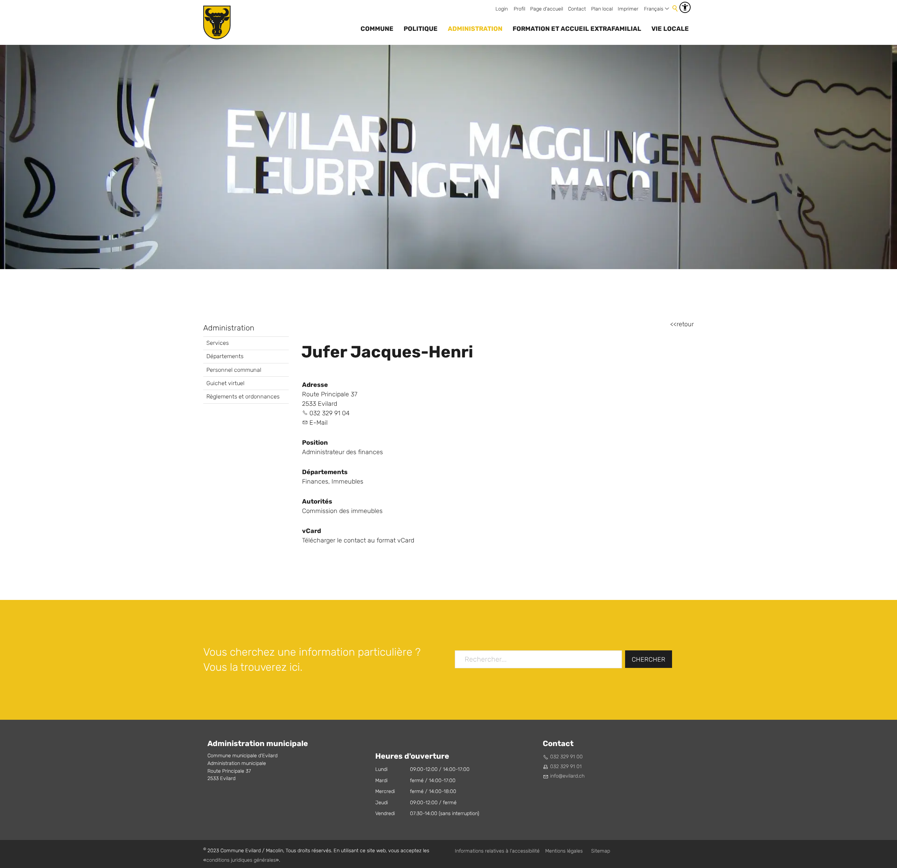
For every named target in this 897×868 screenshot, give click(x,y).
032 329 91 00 (566, 757)
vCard (311, 531)
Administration (475, 29)
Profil (519, 9)
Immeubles (347, 481)
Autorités (317, 501)
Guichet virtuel (225, 383)
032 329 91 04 (329, 413)
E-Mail (318, 422)
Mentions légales (564, 851)
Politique (421, 29)
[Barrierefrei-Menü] (685, 7)
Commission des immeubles (342, 511)
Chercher (648, 659)
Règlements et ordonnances (243, 396)
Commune (377, 29)
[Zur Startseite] (217, 22)
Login (501, 9)
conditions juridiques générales (241, 860)
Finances (315, 481)
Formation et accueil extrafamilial (577, 29)
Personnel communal (233, 370)
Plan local (602, 9)
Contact (577, 9)
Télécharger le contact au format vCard (358, 540)
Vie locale (670, 29)
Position (315, 442)
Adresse (315, 385)
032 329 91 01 (566, 767)
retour (685, 324)
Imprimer (628, 9)
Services (217, 343)
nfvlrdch (568, 776)
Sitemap (600, 851)
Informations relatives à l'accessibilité (497, 851)
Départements (225, 356)
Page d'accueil (546, 9)
